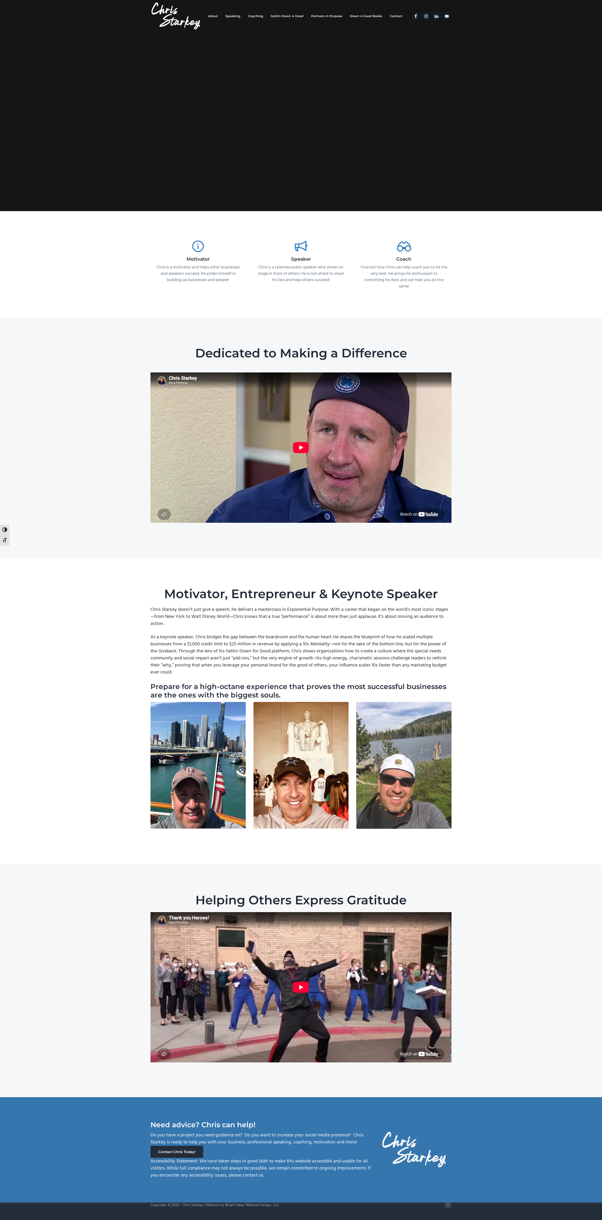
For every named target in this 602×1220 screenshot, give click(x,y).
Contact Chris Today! (176, 1152)
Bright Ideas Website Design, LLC (252, 1205)
